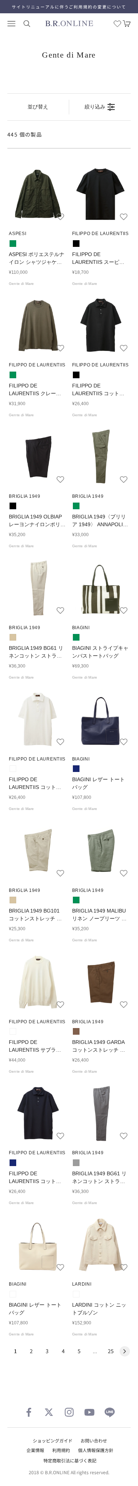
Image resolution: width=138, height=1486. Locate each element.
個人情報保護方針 (95, 1450)
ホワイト (13, 769)
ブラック (76, 243)
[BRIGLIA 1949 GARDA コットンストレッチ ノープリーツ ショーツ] (101, 981)
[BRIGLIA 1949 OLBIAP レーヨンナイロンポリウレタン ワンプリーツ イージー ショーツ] (37, 456)
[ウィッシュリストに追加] (60, 216)
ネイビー (76, 769)
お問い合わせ (94, 1440)
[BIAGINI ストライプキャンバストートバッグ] (101, 587)
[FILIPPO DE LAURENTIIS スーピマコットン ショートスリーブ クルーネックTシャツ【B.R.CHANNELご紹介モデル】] (101, 193)
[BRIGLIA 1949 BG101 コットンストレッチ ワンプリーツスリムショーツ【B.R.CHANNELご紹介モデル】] (37, 850)
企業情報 (35, 1450)
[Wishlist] (117, 23)
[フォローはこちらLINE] (109, 1412)
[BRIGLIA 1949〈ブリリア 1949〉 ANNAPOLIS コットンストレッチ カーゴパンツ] (101, 456)
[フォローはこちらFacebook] (28, 1412)
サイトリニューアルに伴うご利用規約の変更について (69, 7)
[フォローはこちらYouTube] (89, 1412)
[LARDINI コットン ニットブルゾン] (101, 1244)
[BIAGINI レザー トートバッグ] (101, 719)
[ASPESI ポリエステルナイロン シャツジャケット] (37, 193)
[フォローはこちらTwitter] (48, 1412)
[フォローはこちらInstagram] (69, 1412)
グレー (76, 1163)
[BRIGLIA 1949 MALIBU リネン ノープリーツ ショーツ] (101, 850)
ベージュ (13, 637)
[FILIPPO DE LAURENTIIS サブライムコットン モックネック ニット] (37, 981)
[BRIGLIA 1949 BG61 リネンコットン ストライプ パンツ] (37, 587)
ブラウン (76, 1031)
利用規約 (61, 1450)
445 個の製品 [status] (24, 134)
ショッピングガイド (52, 1440)
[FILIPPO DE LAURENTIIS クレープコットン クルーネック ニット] (37, 325)
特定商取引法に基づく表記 (69, 1460)
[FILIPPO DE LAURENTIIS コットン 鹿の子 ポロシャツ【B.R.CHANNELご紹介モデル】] (101, 325)
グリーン (13, 243)
